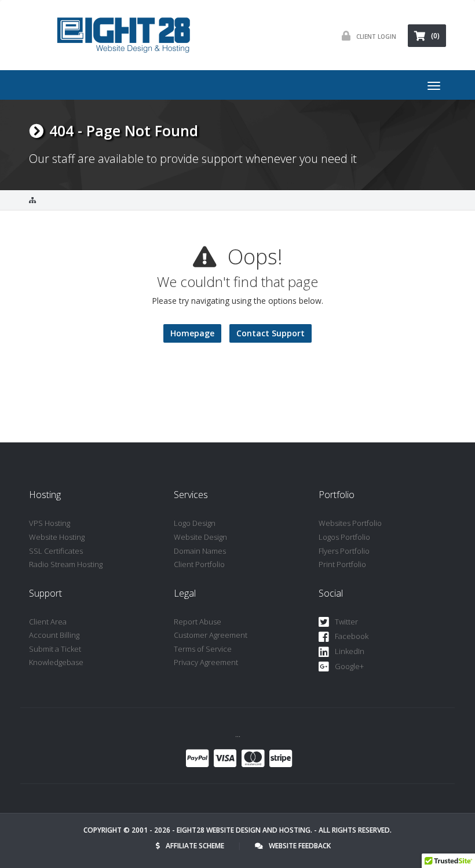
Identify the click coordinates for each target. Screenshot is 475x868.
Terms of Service (203, 649)
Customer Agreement (210, 635)
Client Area (48, 621)
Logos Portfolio (344, 537)
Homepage (192, 333)
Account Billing (54, 635)
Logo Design (194, 523)
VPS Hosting (49, 523)
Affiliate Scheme (195, 846)
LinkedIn (349, 651)
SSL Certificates (56, 551)
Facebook (351, 636)
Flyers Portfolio (344, 551)
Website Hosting (57, 537)
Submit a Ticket (55, 649)
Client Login (376, 36)
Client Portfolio (199, 564)
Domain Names (200, 551)
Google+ (349, 666)
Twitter (346, 621)
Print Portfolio (342, 564)
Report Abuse (197, 621)
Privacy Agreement (206, 662)
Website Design (200, 537)
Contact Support (270, 333)
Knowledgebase (56, 662)
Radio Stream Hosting (66, 564)
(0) (435, 36)
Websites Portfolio (350, 523)
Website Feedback (300, 846)
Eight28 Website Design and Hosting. (244, 830)
